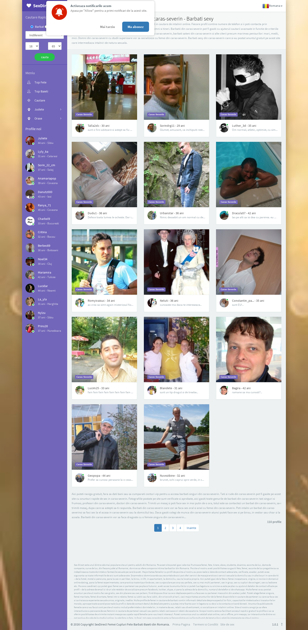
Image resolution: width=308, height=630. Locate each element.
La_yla (42, 299)
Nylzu (42, 313)
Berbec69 (44, 246)
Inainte (191, 528)
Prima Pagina (181, 624)
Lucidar (43, 286)
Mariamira (44, 272)
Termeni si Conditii (205, 624)
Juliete (42, 138)
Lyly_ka (43, 151)
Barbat (39, 27)
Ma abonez (136, 27)
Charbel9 (44, 219)
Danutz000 (45, 192)
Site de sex (227, 624)
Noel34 (42, 259)
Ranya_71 (44, 205)
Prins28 (43, 326)
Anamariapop (47, 178)
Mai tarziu (107, 27)
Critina (42, 232)
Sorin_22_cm (46, 165)
